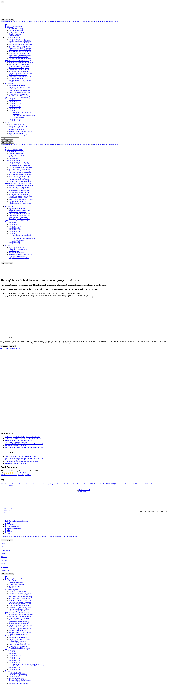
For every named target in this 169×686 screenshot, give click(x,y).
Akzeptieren (4, 346)
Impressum (17, 348)
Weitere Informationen (7, 348)
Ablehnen (12, 346)
